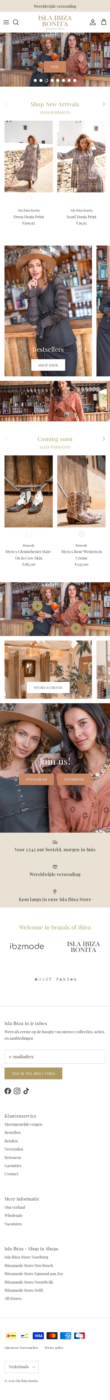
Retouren (13, 1157)
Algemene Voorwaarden (21, 1347)
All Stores (13, 1298)
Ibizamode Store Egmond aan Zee (34, 1273)
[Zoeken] (18, 22)
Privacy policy (54, 1347)
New (55, 66)
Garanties (13, 1165)
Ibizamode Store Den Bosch (29, 1265)
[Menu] (6, 22)
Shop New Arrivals (55, 104)
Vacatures (13, 1223)
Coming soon (55, 439)
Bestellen (13, 1132)
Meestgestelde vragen (23, 1124)
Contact (12, 1173)
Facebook (74, 779)
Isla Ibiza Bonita (27, 1381)
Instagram (36, 779)
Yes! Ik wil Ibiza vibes (33, 1073)
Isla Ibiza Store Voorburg (26, 1257)
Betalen (11, 1140)
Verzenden (14, 1149)
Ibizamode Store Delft (24, 1290)
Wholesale (14, 1215)
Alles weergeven (55, 112)
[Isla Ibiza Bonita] (55, 22)
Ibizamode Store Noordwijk (29, 1282)
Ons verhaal (15, 1207)
